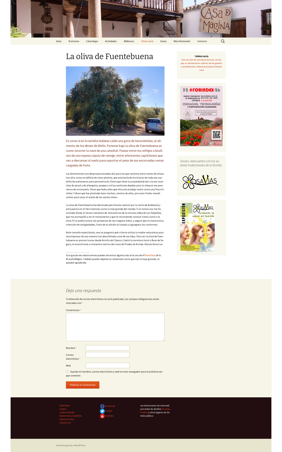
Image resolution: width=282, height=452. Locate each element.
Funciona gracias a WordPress (71, 445)
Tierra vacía (147, 41)
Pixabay (144, 412)
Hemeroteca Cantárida (70, 415)
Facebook (110, 406)
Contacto (202, 41)
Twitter (108, 410)
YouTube (109, 415)
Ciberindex (64, 405)
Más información (182, 41)
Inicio (59, 41)
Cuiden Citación (66, 412)
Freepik (165, 408)
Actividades (111, 41)
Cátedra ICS (65, 422)
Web (68, 365)
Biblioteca (129, 41)
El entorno (74, 41)
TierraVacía (150, 255)
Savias (163, 41)
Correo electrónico (73, 356)
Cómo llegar (92, 41)
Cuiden (62, 408)
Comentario (73, 310)
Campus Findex (66, 419)
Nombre (71, 348)
